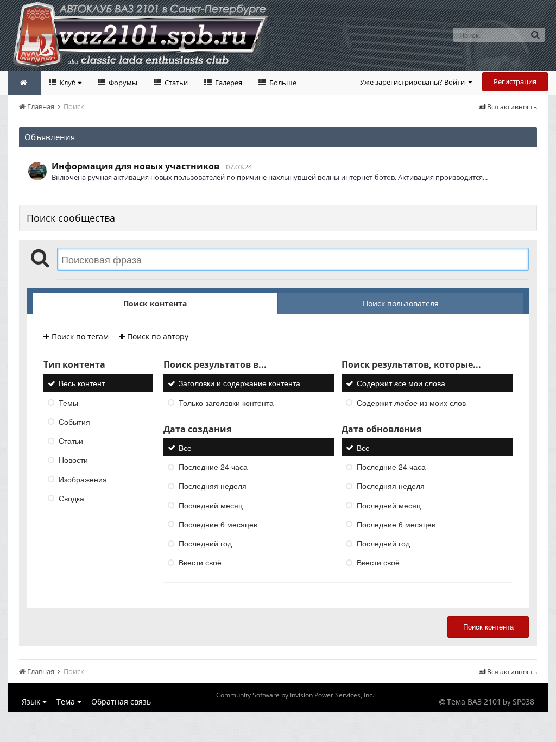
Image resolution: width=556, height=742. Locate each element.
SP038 (523, 701)
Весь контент (82, 383)
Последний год (205, 543)
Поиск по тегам (79, 336)
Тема (66, 701)
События (74, 421)
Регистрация (515, 81)
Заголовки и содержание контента (239, 383)
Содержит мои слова (401, 383)
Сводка (71, 498)
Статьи (175, 82)
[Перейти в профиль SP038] (37, 171)
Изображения (83, 479)
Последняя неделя (213, 486)
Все (185, 447)
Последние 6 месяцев (218, 524)
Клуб (68, 82)
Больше (282, 82)
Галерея (227, 82)
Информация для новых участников (135, 166)
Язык (32, 701)
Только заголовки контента (226, 402)
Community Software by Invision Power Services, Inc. (295, 695)
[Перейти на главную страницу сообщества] (24, 83)
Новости (73, 460)
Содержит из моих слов (411, 402)
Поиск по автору (156, 336)
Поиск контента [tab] (155, 303)
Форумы (122, 82)
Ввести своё (200, 562)
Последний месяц (211, 505)
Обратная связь (121, 701)
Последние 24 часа (213, 466)
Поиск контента (488, 626)
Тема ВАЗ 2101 (474, 701)
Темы (68, 402)
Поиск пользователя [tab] (401, 303)
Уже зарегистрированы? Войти (414, 82)
